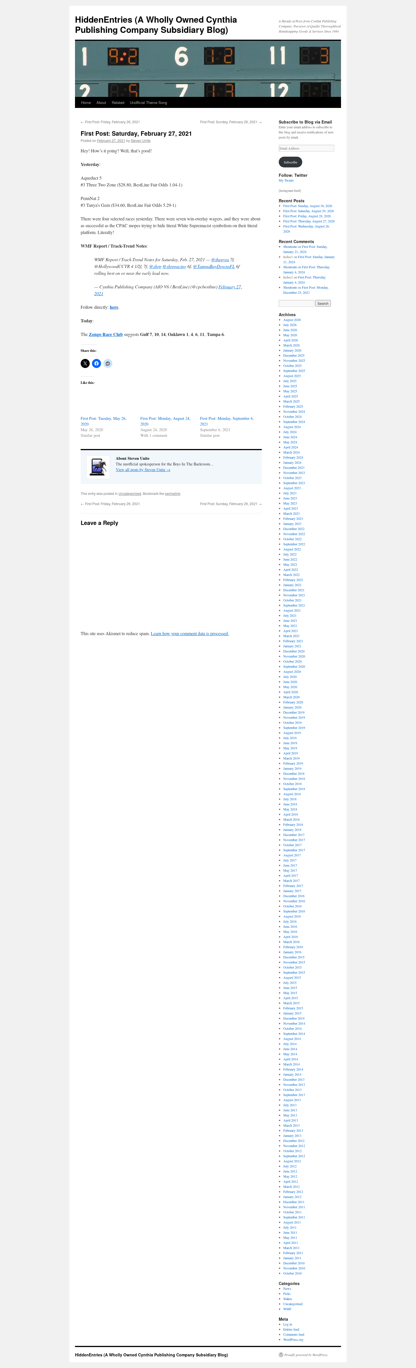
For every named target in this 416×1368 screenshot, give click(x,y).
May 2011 (290, 1237)
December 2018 (294, 773)
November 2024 (294, 411)
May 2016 (290, 931)
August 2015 (292, 977)
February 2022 (293, 579)
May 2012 (290, 1176)
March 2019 (291, 758)
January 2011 (292, 1258)
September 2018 (294, 788)
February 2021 (293, 641)
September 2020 (294, 666)
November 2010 (294, 1268)
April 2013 (290, 1120)
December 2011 (294, 1201)
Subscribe (290, 162)
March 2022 (291, 574)
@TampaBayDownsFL (214, 266)
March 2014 (291, 1064)
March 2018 (291, 819)
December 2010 (294, 1263)
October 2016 (292, 906)
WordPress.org (293, 1339)
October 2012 (292, 1150)
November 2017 (294, 839)
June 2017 (290, 865)
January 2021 (292, 646)
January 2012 (292, 1196)
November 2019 (294, 717)
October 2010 (292, 1273)
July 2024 (290, 431)
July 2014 (290, 1043)
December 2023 (294, 467)
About (101, 102)
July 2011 (290, 1227)
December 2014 (294, 1018)
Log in (287, 1324)
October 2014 (292, 1028)
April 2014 (290, 1059)
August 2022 (292, 549)
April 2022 (290, 569)
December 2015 (294, 957)
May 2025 (290, 391)
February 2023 (293, 518)
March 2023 (291, 513)
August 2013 (292, 1099)
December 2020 (294, 651)
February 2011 (293, 1252)
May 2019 (290, 748)
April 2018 (290, 814)
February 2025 (293, 406)
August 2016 (292, 916)
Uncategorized (130, 493)
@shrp (155, 266)
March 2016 (291, 941)
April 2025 (290, 396)
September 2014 (294, 1033)
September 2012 (294, 1156)
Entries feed (291, 1329)
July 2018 (290, 799)
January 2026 (292, 350)
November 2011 (294, 1207)
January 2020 (292, 707)
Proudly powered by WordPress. (306, 1354)
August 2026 (292, 319)
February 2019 (293, 763)
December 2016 (294, 895)
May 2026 (290, 335)
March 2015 (291, 1003)
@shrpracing (174, 266)
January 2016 (292, 952)
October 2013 (292, 1089)
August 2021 (292, 610)
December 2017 (294, 834)
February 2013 (293, 1130)
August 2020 (292, 671)
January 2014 (292, 1074)
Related (118, 102)
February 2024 (293, 457)
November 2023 (294, 472)
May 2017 (290, 870)
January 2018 (292, 829)
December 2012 (294, 1140)
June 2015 (290, 987)
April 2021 (290, 630)
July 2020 (290, 676)
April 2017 (290, 875)
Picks (287, 1293)
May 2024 (290, 442)
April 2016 (290, 936)
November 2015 (294, 962)
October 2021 (292, 600)
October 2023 (292, 477)
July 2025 (290, 380)
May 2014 (290, 1054)
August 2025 (292, 375)
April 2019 (290, 753)
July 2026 (290, 324)
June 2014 (290, 1048)
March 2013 (291, 1125)
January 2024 (292, 462)
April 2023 (290, 508)
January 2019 (292, 768)
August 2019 (292, 732)
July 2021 (290, 615)
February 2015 (293, 1008)
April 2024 (290, 447)
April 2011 (290, 1242)
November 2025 (294, 360)
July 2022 (290, 554)
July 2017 (290, 860)
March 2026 (291, 345)
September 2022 (294, 544)
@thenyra (220, 259)
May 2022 (290, 564)
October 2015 (292, 967)
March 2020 (291, 697)
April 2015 (290, 997)
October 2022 (292, 539)
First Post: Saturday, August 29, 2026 (308, 211)
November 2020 (294, 656)
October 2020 (292, 661)
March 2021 (291, 635)
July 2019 (290, 737)
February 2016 (293, 946)
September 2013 (294, 1094)
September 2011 (294, 1217)
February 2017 (293, 885)
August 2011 (292, 1222)
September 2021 (294, 605)
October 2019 (292, 722)
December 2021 (294, 590)
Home (86, 102)
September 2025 (294, 370)
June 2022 (290, 559)
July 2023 (290, 493)
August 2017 (292, 855)
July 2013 (290, 1105)
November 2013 (294, 1084)
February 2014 (293, 1069)
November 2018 (294, 778)
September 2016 (294, 911)
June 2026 (290, 329)
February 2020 (293, 702)
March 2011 (291, 1247)
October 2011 (292, 1212)
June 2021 (290, 620)
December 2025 (294, 355)
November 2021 (294, 595)
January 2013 (292, 1135)
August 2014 (292, 1038)
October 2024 (292, 416)
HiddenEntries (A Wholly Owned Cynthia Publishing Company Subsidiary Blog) (156, 24)
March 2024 (291, 452)
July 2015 (290, 982)
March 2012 (291, 1186)
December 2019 (294, 712)
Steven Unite (141, 140)
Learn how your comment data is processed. (190, 633)
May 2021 (290, 625)
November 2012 (294, 1145)
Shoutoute (290, 246)
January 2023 (292, 523)
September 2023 (294, 482)
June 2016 (290, 926)
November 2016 (294, 901)
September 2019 (294, 727)
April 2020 (290, 692)
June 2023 (290, 498)
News (287, 1288)
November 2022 (294, 533)
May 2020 (290, 686)
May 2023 (290, 503)
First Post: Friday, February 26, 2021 (110, 121)
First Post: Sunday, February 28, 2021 (231, 121)
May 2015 (290, 992)
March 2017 (291, 880)
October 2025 (292, 365)
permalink (172, 493)
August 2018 (292, 794)
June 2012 (290, 1171)
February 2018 (293, 824)
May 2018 (290, 809)
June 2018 (290, 804)
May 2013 (290, 1115)
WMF (287, 1309)
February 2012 (293, 1191)
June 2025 (290, 386)
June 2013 (290, 1110)
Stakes (287, 1298)
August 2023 (292, 488)
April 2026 (290, 340)
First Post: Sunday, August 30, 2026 (307, 205)
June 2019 (290, 743)
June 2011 (290, 1232)
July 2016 (290, 921)
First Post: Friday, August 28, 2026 (307, 216)
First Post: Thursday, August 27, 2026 (309, 221)
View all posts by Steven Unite (143, 469)
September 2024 (294, 421)
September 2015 (294, 972)
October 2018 (292, 783)
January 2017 (292, 890)
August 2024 (292, 426)
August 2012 (292, 1161)
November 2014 (294, 1023)
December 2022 (294, 528)
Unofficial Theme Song (148, 102)
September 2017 (294, 850)
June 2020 (290, 681)
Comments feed (293, 1334)
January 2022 (292, 584)
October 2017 (292, 844)
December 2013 (294, 1079)
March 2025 (291, 401)
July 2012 (290, 1166)
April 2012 (290, 1181)
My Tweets (286, 180)
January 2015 (292, 1013)
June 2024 (290, 437)
